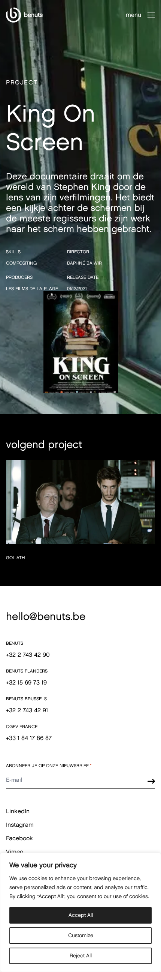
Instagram (20, 824)
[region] (80, 912)
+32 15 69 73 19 (26, 682)
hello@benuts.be (45, 616)
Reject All (81, 955)
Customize (80, 935)
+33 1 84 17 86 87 (29, 738)
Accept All (81, 915)
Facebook (19, 838)
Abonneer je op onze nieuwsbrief (49, 765)
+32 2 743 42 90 (28, 654)
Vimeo (14, 851)
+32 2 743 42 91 (27, 710)
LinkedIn (18, 811)
